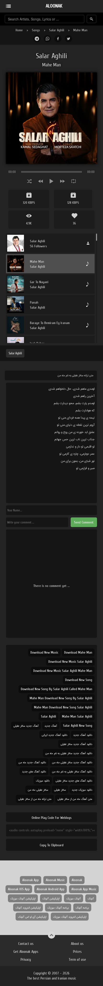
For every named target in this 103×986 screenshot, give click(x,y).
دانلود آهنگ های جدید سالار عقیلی (74, 780)
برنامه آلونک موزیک (58, 907)
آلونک (91, 898)
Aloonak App (30, 880)
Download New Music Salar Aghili (70, 662)
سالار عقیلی (60, 790)
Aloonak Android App (50, 889)
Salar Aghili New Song (77, 726)
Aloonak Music (55, 880)
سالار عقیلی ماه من (38, 790)
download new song (78, 680)
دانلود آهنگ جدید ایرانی (54, 735)
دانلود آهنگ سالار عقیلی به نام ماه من (72, 771)
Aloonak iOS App (19, 889)
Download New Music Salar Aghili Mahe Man (62, 671)
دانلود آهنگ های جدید (34, 771)
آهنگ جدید (51, 726)
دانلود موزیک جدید (82, 790)
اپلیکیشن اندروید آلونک (28, 907)
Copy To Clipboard (51, 845)
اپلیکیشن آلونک (50, 898)
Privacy (26, 959)
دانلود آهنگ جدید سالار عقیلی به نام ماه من (68, 753)
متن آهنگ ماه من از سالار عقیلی (74, 799)
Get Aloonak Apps (25, 951)
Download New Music (44, 652)
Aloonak (77, 880)
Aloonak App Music (83, 889)
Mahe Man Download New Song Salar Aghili (63, 707)
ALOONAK (54, 6)
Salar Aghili (56, 30)
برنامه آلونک (82, 907)
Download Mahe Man (78, 652)
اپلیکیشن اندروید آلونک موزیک (69, 917)
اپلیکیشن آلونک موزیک (22, 898)
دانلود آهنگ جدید (82, 735)
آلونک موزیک (73, 898)
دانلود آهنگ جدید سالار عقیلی (76, 744)
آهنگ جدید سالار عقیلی (26, 726)
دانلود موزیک (43, 780)
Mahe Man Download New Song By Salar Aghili (61, 698)
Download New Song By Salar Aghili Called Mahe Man (56, 689)
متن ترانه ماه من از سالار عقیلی (35, 799)
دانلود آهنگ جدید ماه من (32, 762)
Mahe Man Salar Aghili (77, 716)
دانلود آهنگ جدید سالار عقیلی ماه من (72, 762)
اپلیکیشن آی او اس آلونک (32, 917)
